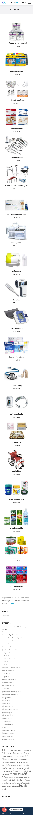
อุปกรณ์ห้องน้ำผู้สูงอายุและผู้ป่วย (16, 187)
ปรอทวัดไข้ (16, 301)
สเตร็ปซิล (18, 777)
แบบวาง (6, 644)
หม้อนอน (4, 780)
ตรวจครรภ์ (10, 768)
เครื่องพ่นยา (16, 272)
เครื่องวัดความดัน (17, 329)
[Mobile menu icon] (29, 2)
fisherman (7, 753)
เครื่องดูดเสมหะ (16, 244)
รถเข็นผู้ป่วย (16, 472)
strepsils (8, 759)
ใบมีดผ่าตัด (7, 688)
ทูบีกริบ (6, 673)
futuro (4, 756)
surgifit (13, 759)
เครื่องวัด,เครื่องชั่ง (16, 415)
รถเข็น (6, 777)
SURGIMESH (19, 759)
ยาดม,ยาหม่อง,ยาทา (16, 500)
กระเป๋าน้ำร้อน (7, 724)
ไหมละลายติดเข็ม (10, 785)
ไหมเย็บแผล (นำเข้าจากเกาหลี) (16, 44)
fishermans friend (21, 753)
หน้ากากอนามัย (25, 777)
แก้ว (5, 662)
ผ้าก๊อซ (13, 771)
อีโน (7, 780)
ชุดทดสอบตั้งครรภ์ (16, 587)
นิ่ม (4, 664)
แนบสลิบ (11, 603)
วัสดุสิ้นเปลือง (16, 443)
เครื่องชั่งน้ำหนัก (13, 780)
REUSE (5, 656)
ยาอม (13, 774)
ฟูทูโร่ (5, 676)
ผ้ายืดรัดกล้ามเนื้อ (16, 73)
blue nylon (13, 750)
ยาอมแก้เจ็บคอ (16, 559)
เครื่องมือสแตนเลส (16, 158)
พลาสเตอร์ (19, 771)
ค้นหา (29, 615)
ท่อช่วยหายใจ (5, 647)
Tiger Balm (12, 762)
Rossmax (22, 756)
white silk (25, 762)
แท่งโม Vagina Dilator (7, 659)
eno (29, 750)
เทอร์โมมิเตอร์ (27, 783)
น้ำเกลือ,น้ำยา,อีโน (16, 529)
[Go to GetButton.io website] (4, 813)
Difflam (26, 750)
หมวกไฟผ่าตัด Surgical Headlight (11, 638)
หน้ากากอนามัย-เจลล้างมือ (16, 215)
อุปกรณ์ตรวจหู (16, 386)
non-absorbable (14, 756)
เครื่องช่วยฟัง (22, 780)
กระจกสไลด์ (7, 721)
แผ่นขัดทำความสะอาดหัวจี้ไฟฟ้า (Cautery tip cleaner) (14, 628)
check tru (20, 750)
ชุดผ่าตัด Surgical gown (8, 650)
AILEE (5, 750)
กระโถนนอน (13, 765)
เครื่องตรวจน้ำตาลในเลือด (16, 358)
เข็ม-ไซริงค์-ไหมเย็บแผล (16, 101)
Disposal (6, 653)
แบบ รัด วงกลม (8, 641)
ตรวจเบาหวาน (19, 768)
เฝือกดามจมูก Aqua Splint (9, 635)
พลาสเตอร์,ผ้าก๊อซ (16, 130)
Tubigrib (19, 762)
